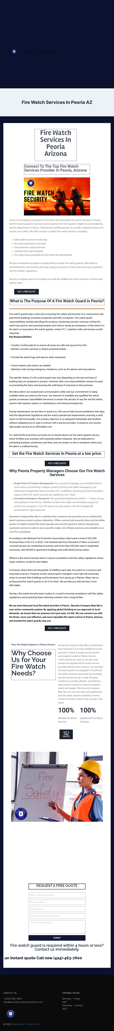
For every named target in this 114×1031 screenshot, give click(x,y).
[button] (57, 323)
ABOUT (42, 52)
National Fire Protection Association (46, 538)
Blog (53, 52)
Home (30, 52)
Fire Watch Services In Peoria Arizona (55, 143)
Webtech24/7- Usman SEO (26, 1024)
